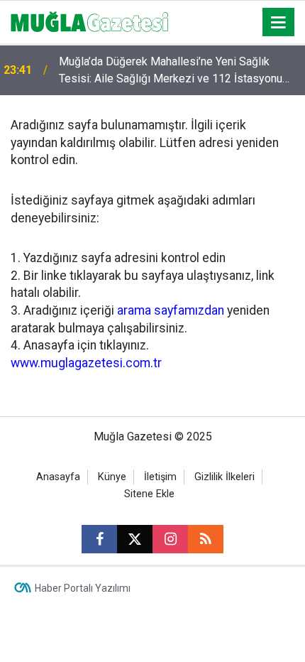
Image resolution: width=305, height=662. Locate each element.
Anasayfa (58, 477)
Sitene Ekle (149, 494)
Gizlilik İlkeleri (224, 477)
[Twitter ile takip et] (134, 539)
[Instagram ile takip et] (170, 539)
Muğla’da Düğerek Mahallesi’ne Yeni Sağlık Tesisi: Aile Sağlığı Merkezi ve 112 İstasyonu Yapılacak (170, 71)
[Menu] (279, 22)
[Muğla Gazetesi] (90, 21)
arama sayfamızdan (170, 310)
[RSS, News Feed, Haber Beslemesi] (205, 539)
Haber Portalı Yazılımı (83, 588)
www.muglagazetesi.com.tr (86, 363)
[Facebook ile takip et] (99, 539)
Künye (112, 477)
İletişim (160, 477)
